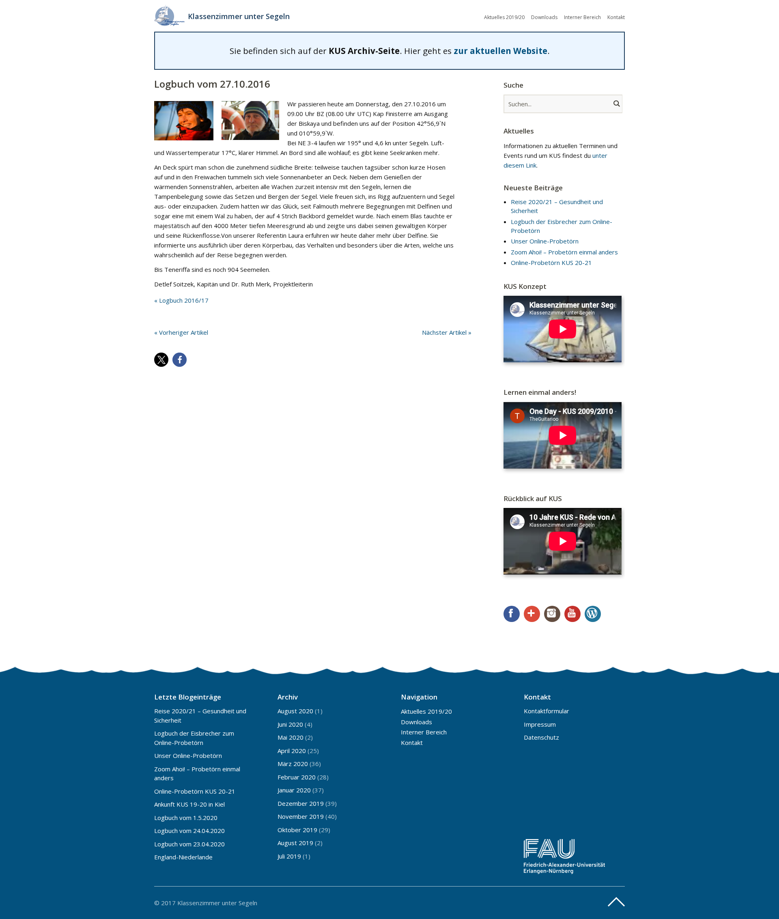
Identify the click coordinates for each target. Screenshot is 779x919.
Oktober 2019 (297, 830)
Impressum (540, 724)
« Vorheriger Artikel (181, 332)
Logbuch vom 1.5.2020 (185, 818)
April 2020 (292, 751)
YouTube (572, 614)
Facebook (512, 614)
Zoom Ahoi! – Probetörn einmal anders (564, 252)
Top (616, 902)
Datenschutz (541, 737)
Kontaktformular (546, 711)
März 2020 (293, 764)
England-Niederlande (183, 857)
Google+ (532, 614)
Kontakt (616, 17)
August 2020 (295, 711)
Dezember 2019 (301, 803)
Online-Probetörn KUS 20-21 (551, 262)
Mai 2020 (290, 737)
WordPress (593, 614)
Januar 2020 (294, 790)
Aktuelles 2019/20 (504, 17)
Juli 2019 (289, 856)
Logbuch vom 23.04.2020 (189, 844)
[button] (161, 360)
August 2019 (295, 843)
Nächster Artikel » (446, 332)
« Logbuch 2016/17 (181, 300)
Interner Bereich (582, 17)
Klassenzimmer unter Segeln (239, 16)
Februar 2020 (297, 777)
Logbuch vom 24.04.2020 (189, 830)
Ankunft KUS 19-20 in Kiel (189, 804)
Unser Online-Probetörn (545, 241)
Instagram (552, 614)
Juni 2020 (290, 724)
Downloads (544, 17)
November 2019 (301, 816)
